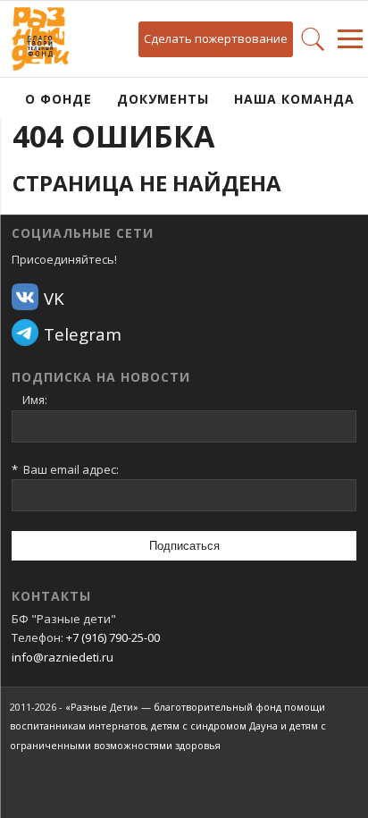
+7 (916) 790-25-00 (113, 637)
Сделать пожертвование (216, 38)
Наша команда (294, 98)
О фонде (58, 98)
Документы (163, 98)
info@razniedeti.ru (62, 657)
